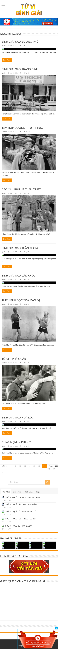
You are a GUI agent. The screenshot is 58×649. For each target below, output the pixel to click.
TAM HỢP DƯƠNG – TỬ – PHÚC (22, 127)
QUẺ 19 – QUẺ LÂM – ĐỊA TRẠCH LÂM (21, 505)
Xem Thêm (6, 60)
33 (39, 466)
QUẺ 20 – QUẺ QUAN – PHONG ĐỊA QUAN (22, 497)
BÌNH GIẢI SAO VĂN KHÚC (18, 275)
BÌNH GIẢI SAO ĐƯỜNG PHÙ (20, 41)
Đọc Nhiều (17, 492)
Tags (38, 492)
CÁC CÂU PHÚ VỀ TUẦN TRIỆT (21, 189)
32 (34, 466)
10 (15, 466)
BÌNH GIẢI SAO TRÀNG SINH (20, 69)
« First (4, 466)
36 (54, 469)
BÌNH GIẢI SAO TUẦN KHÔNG (20, 248)
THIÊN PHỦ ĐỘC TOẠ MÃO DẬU (22, 300)
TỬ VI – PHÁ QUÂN (14, 358)
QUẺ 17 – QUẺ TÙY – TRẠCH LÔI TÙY (21, 519)
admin (5, 45)
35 (49, 469)
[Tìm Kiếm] (47, 482)
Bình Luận (29, 492)
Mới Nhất (6, 492)
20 (20, 466)
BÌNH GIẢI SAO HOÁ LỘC (18, 417)
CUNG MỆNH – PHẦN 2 (16, 442)
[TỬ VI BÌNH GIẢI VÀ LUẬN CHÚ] (29, 9)
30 (25, 466)
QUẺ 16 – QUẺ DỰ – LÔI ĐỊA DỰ (18, 526)
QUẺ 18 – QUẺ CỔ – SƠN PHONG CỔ (20, 512)
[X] (56, 628)
